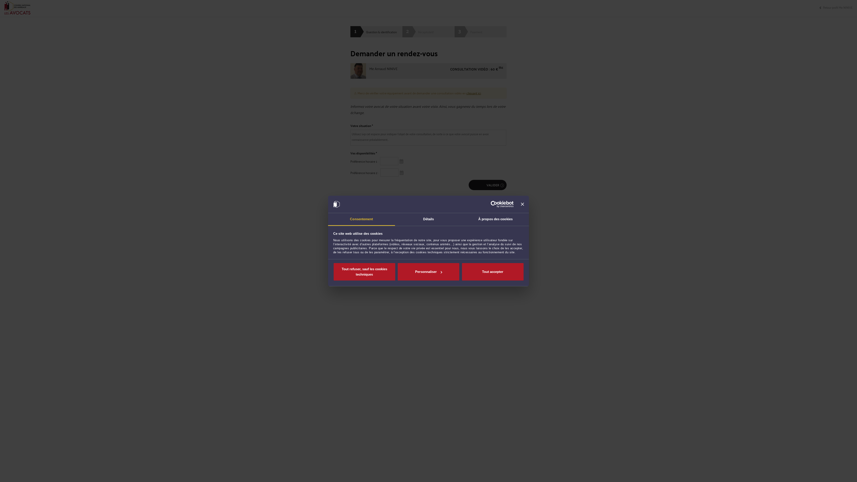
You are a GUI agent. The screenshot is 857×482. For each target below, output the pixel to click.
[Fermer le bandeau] (522, 204)
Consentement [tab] (361, 219)
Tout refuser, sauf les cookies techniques (364, 271)
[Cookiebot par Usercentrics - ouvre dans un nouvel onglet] (494, 204)
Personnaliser (426, 272)
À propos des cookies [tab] (495, 219)
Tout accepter (492, 272)
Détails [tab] (428, 219)
